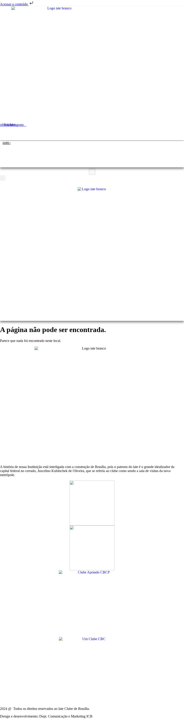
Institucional (44, 131)
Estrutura (72, 131)
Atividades (97, 131)
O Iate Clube (14, 131)
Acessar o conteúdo (14, 4)
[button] (92, 137)
